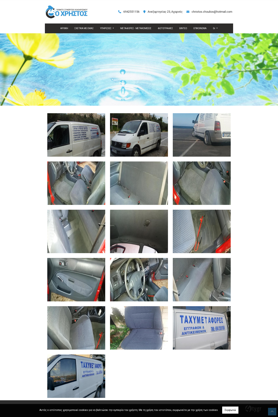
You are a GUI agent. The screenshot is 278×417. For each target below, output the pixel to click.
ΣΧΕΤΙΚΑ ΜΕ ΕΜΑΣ (84, 28)
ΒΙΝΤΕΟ (183, 28)
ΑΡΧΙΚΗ (64, 28)
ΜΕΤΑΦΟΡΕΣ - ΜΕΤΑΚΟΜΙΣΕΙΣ (135, 28)
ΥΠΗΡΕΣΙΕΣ (106, 28)
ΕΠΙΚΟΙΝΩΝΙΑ (200, 28)
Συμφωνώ (230, 410)
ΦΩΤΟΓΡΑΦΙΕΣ (165, 28)
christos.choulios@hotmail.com (212, 11)
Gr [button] (214, 28)
